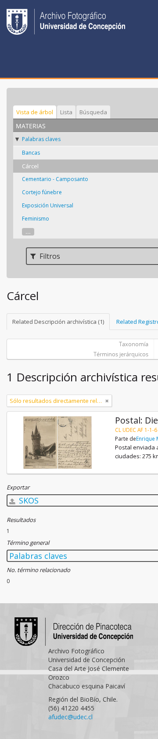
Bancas (31, 152)
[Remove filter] (107, 400)
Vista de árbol (34, 112)
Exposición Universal (47, 205)
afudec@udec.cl (70, 717)
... (28, 231)
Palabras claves (41, 139)
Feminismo (35, 218)
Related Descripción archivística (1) (58, 322)
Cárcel (30, 166)
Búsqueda (93, 112)
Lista (66, 112)
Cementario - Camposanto (55, 179)
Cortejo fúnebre (42, 192)
